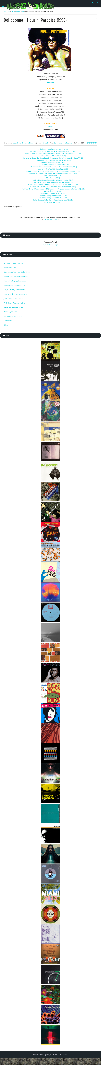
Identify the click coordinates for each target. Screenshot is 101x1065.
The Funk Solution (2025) (53, 176)
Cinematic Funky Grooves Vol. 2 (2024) (53, 198)
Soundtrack (8, 320)
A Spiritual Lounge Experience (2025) (53, 193)
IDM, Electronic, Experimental (14, 290)
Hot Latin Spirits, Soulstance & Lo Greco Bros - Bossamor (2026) (53, 151)
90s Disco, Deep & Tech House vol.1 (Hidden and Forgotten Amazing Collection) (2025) (53, 189)
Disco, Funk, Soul (10, 267)
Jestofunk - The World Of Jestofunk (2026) (53, 169)
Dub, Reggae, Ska (10, 312)
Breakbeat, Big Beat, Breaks (14, 307)
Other (6, 325)
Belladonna (58, 143)
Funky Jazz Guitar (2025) (53, 202)
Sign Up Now (47, 219)
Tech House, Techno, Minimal (14, 303)
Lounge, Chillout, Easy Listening (15, 294)
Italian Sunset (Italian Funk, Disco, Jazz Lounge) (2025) (53, 200)
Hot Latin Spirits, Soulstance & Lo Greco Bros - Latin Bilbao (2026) (53, 167)
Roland (45, 143)
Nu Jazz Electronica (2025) (53, 191)
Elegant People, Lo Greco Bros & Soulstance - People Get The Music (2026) (53, 171)
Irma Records (67, 143)
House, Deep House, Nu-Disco (22, 143)
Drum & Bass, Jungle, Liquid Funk (16, 276)
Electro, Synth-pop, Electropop (15, 281)
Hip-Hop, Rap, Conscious (13, 316)
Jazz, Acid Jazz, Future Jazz (13, 298)
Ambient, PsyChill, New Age (14, 263)
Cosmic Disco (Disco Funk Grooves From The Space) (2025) (53, 182)
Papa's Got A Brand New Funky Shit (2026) (53, 164)
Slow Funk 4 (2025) (53, 178)
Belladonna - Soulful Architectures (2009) (53, 149)
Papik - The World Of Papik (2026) (53, 162)
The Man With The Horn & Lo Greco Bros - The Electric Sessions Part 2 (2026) (53, 153)
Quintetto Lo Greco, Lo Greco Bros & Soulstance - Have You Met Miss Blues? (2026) (53, 158)
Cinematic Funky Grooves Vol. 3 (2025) (53, 195)
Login (56, 219)
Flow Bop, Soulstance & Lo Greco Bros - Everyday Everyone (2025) (53, 173)
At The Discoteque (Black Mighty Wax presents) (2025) (53, 180)
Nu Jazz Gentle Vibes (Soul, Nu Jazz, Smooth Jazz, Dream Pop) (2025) (53, 184)
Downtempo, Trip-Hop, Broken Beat (17, 272)
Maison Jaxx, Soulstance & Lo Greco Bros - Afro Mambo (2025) (53, 187)
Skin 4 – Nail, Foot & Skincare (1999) (53, 156)
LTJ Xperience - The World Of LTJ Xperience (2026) (53, 160)
